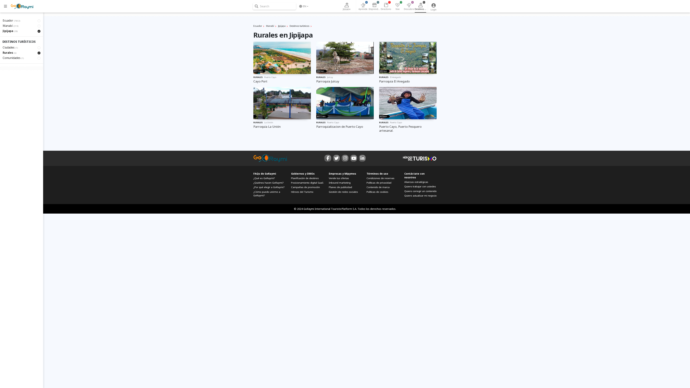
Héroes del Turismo (302, 191)
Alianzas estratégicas (416, 182)
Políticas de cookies (377, 191)
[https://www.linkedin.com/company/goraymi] (362, 158)
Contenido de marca (378, 187)
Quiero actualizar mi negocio (420, 195)
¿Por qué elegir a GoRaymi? (269, 187)
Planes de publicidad (340, 187)
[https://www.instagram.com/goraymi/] (345, 158)
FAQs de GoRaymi (264, 173)
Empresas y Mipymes (342, 173)
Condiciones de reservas (380, 178)
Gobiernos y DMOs (303, 173)
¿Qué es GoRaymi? (264, 178)
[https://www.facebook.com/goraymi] (327, 158)
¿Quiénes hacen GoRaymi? (268, 182)
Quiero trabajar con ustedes (420, 186)
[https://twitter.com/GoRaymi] (336, 158)
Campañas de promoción (305, 187)
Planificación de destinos (305, 178)
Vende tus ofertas (339, 178)
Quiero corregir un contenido (420, 191)
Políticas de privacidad (379, 182)
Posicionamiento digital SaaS (307, 182)
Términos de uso (377, 173)
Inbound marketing (340, 182)
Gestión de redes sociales (343, 191)
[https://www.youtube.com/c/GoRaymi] (353, 158)
